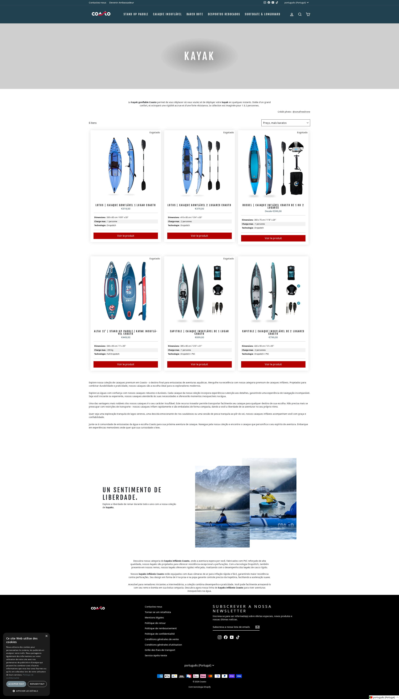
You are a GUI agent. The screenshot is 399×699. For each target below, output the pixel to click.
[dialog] (26, 664)
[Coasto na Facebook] (226, 637)
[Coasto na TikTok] (238, 637)
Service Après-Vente (156, 655)
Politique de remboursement (161, 628)
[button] (384, 697)
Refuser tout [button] (37, 684)
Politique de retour (155, 622)
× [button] (46, 636)
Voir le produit (125, 235)
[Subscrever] (257, 627)
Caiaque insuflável (167, 14)
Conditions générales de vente (162, 639)
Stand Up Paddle (136, 14)
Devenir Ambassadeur (121, 2)
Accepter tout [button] (16, 684)
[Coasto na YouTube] (232, 637)
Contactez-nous (97, 2)
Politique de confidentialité (160, 633)
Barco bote (195, 14)
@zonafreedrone (301, 111)
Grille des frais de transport (160, 649)
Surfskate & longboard (262, 14)
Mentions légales (154, 617)
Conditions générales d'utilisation (163, 644)
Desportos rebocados (224, 14)
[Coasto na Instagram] (219, 637)
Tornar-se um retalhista (158, 612)
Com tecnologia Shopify (200, 687)
